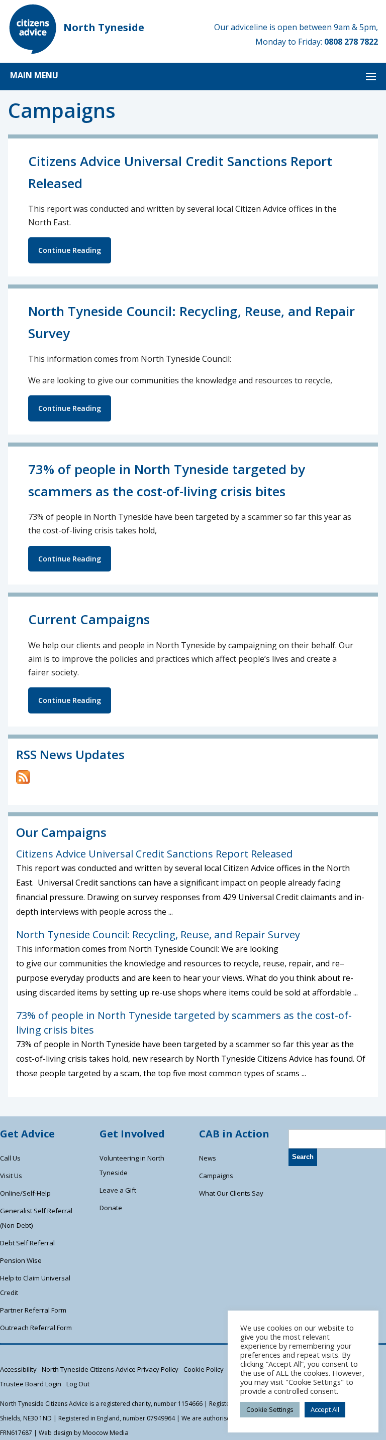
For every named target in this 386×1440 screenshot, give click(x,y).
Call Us (10, 1158)
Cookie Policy (203, 1369)
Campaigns (216, 1175)
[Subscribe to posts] (23, 781)
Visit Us (11, 1175)
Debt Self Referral (27, 1242)
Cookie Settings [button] (270, 1409)
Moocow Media (105, 1432)
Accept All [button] (325, 1409)
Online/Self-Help (25, 1193)
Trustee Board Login (30, 1383)
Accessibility (18, 1369)
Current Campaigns (89, 619)
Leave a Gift (118, 1190)
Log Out (77, 1383)
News (207, 1158)
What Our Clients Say (231, 1193)
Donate (111, 1207)
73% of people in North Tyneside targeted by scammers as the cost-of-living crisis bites (184, 1023)
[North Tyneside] (33, 51)
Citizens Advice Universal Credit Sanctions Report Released (154, 853)
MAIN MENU (34, 75)
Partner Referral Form (33, 1310)
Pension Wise (21, 1260)
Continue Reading (69, 250)
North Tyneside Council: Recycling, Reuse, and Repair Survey (158, 934)
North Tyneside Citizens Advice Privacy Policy (110, 1369)
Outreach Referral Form (36, 1327)
